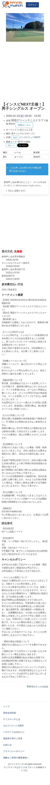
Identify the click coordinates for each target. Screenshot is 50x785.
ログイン (32, 5)
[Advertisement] (25, 72)
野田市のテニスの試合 (37, 686)
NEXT (15, 138)
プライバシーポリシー (14, 751)
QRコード (11, 145)
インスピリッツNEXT (30, 137)
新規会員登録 (9, 713)
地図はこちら (24, 125)
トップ (6, 706)
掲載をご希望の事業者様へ (16, 758)
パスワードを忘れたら (14, 732)
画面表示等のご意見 (12, 738)
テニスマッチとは (11, 719)
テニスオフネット (27, 767)
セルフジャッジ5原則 (13, 725)
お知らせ (7, 745)
